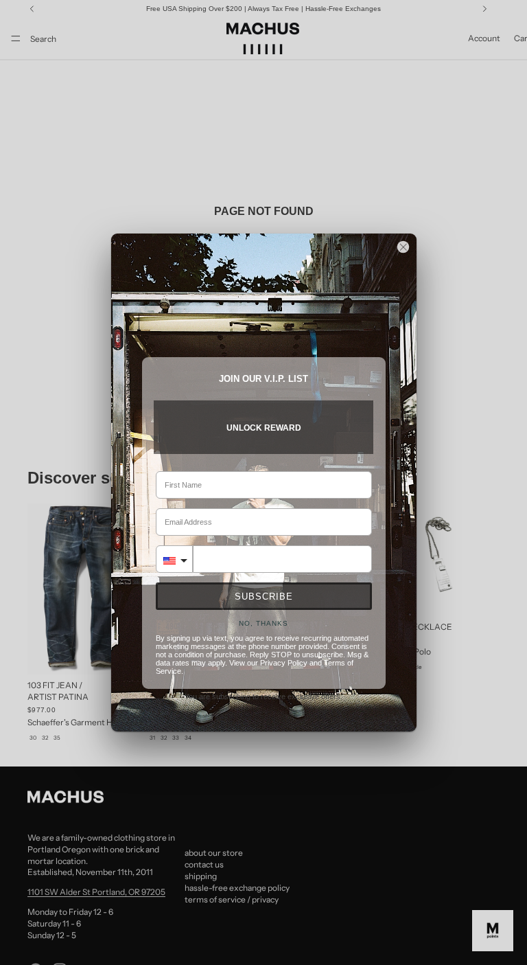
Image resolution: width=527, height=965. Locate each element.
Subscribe (264, 596)
